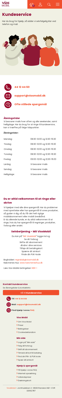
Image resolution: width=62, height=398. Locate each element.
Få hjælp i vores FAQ (27, 370)
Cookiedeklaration (27, 332)
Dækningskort (24, 380)
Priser (20, 325)
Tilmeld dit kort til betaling (30, 352)
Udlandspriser (24, 377)
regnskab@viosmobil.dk (27, 259)
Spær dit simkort (25, 360)
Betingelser (23, 328)
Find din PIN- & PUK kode (29, 356)
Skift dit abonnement (27, 349)
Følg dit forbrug (25, 345)
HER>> (34, 268)
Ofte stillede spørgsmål (30, 104)
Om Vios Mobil (24, 321)
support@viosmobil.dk (30, 95)
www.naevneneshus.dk (31, 262)
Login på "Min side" (26, 342)
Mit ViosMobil (29, 236)
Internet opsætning (27, 373)
